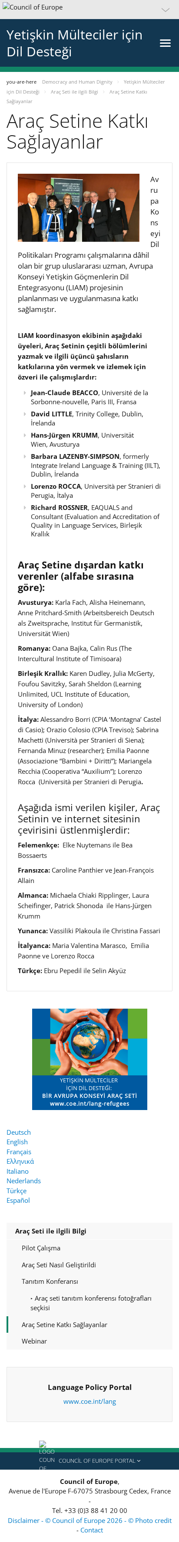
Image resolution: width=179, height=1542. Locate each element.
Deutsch (19, 1132)
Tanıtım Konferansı (50, 1281)
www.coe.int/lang (89, 1401)
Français (19, 1151)
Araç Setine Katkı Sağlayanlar (64, 1324)
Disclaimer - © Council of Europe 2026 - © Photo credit (90, 1520)
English (17, 1141)
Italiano (18, 1171)
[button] (89, 9)
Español (18, 1200)
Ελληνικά (20, 1161)
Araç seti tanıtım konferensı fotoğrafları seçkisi (91, 1303)
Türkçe (17, 1190)
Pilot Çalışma (41, 1247)
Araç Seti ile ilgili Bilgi (50, 1231)
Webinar (34, 1341)
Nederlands (24, 1180)
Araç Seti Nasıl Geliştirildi (59, 1264)
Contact (91, 1530)
